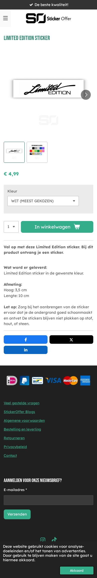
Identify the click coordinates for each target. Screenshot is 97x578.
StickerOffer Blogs (19, 412)
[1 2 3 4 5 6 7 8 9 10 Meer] (11, 227)
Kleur (12, 191)
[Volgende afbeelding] (86, 95)
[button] (14, 152)
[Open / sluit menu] (5, 18)
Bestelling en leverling (22, 429)
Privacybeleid (15, 446)
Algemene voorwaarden (24, 420)
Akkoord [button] (77, 570)
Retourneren (14, 438)
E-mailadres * (15, 490)
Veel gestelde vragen (21, 403)
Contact (10, 455)
